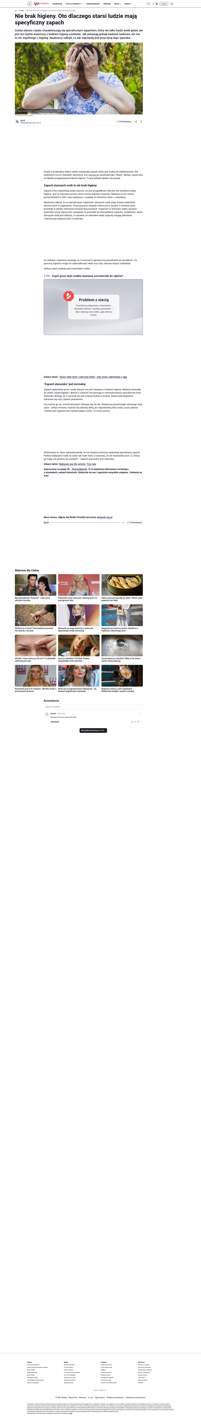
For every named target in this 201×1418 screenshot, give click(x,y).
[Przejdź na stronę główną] (29, 5)
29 (135, 722)
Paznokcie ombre (32, 1377)
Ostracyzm (141, 1377)
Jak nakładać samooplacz (35, 1380)
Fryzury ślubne (68, 1367)
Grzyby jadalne (142, 1380)
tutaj (70, 1413)
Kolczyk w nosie (106, 1380)
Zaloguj (164, 4)
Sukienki (140, 1383)
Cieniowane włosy (106, 1367)
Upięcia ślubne (142, 1375)
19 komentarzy (125, 121)
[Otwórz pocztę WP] (148, 4)
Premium (107, 4)
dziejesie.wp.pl (104, 517)
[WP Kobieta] (43, 4)
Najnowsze (57, 4)
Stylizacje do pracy (70, 1377)
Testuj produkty (73, 4)
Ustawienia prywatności (135, 1397)
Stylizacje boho (69, 1383)
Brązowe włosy (105, 1375)
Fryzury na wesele (143, 1365)
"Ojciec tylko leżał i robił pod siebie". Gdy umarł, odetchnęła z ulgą (93, 377)
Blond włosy (31, 1375)
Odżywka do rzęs (106, 1365)
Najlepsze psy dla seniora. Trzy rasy (77, 464)
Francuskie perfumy (33, 1365)
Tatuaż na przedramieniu (109, 1383)
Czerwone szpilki (106, 1372)
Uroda (127, 4)
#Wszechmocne (93, 4)
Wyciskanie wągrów (107, 1377)
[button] (155, 3)
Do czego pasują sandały (72, 1372)
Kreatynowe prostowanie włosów (37, 1367)
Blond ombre (31, 1370)
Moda (116, 4)
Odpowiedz (55, 722)
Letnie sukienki (68, 1370)
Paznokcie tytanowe (144, 1367)
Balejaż (103, 1370)
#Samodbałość (79, 469)
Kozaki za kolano (69, 1365)
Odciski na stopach (33, 1383)
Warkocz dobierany (144, 1372)
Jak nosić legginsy (70, 1375)
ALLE (22, 121)
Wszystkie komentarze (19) (92, 730)
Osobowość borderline (145, 1370)
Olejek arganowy (32, 1372)
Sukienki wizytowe (69, 1380)
